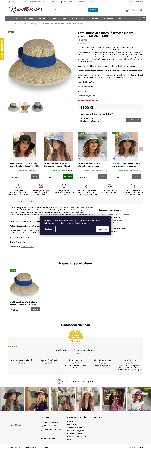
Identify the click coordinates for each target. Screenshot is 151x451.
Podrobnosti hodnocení (106, 43)
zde (88, 223)
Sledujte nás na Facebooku (53, 430)
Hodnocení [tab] (22, 202)
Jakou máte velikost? (86, 2)
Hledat (93, 10)
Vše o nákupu (69, 2)
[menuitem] (9, 18)
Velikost (44, 202)
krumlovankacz (49, 435)
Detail (34, 176)
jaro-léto (112, 226)
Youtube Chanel (49, 438)
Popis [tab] (12, 202)
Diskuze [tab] (34, 202)
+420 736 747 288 (50, 426)
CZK (130, 2)
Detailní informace (27, 247)
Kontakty (55, 2)
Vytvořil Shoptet (137, 447)
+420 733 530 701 (89, 118)
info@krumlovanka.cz (92, 121)
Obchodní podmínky (74, 434)
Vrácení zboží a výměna (75, 431)
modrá (119, 220)
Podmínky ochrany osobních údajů (77, 438)
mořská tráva (114, 223)
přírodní (112, 220)
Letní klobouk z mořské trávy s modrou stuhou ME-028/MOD (23, 303)
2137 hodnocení (75, 353)
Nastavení (49, 229)
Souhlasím (102, 229)
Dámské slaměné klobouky (119, 214)
